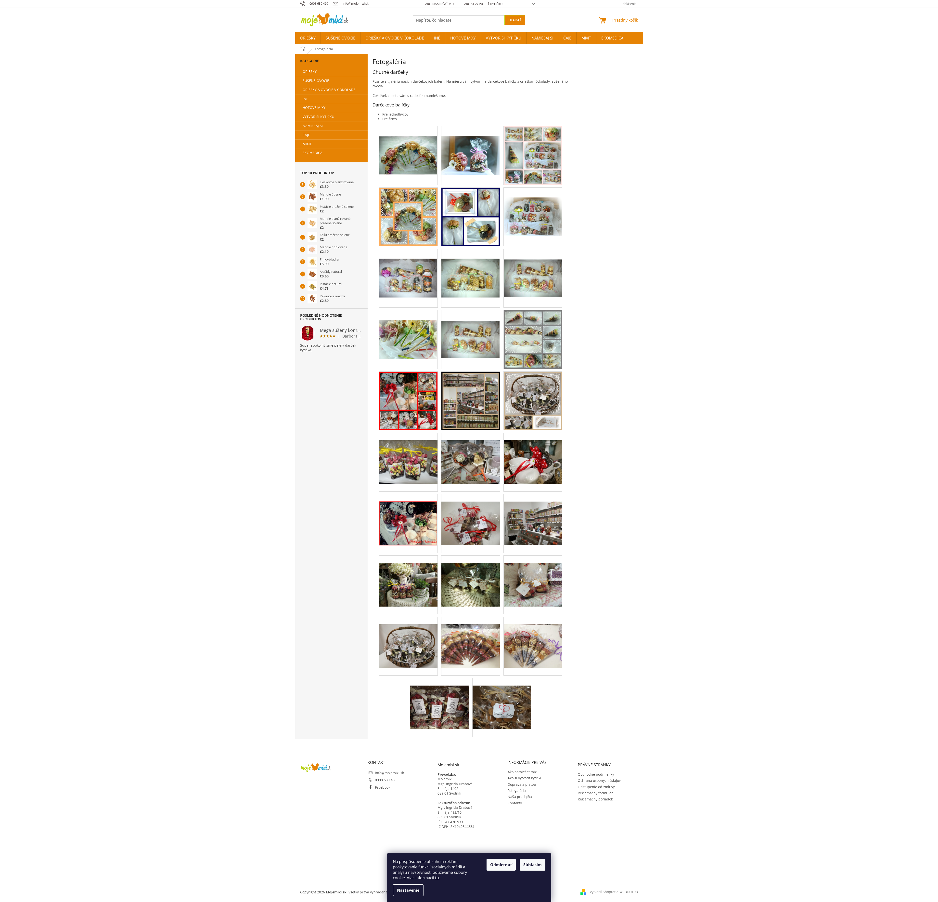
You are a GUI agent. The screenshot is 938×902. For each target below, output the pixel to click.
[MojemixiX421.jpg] (533, 206)
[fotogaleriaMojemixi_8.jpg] (502, 699)
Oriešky (310, 71)
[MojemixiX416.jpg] (408, 145)
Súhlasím (532, 864)
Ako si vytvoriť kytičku (483, 4)
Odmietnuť (501, 864)
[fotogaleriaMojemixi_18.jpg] (533, 515)
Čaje (306, 134)
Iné (305, 98)
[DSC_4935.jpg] (470, 328)
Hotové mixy (314, 107)
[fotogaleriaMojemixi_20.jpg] (408, 515)
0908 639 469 (386, 780)
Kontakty (515, 803)
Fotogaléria (517, 790)
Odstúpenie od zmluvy (596, 786)
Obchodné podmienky (596, 774)
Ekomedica (312, 152)
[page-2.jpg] (533, 339)
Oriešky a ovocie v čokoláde (329, 89)
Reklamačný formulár (595, 793)
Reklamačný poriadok (595, 799)
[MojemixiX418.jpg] (533, 267)
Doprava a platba (522, 784)
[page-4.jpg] (408, 216)
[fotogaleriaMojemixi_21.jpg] (533, 454)
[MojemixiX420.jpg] (408, 268)
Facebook (382, 787)
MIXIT (307, 144)
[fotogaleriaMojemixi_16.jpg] (470, 577)
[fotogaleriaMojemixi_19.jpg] (470, 515)
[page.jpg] (533, 155)
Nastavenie (408, 890)
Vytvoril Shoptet (603, 891)
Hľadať (514, 20)
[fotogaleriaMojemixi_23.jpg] (408, 454)
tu (437, 877)
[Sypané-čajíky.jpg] (470, 400)
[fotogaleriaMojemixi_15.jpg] (533, 577)
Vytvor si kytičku (318, 116)
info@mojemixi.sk (389, 773)
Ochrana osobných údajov (599, 780)
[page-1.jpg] (470, 216)
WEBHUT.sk (628, 891)
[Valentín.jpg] (408, 400)
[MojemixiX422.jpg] (470, 145)
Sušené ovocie (316, 80)
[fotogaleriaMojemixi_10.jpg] (533, 638)
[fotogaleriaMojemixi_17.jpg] (408, 577)
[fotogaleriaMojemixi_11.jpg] (470, 638)
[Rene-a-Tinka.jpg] (533, 400)
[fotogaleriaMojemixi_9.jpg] (439, 699)
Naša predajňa (520, 796)
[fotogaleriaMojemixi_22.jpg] (470, 454)
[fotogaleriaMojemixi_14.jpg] (408, 638)
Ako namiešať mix (439, 4)
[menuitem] (308, 38)
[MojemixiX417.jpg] (408, 329)
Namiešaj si (313, 125)
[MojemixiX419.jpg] (470, 268)
